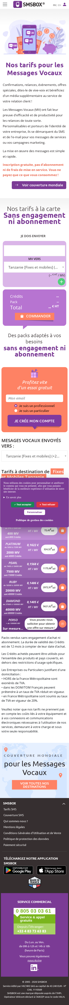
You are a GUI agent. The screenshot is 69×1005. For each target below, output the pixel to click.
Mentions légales (14, 827)
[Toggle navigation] (5, 4)
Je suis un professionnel (37, 406)
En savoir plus (13, 497)
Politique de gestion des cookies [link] (34, 520)
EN (59, 5)
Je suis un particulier (34, 410)
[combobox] (34, 267)
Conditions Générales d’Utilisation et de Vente (32, 833)
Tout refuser (48, 504)
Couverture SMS (13, 815)
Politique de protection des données (26, 838)
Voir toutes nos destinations (34, 784)
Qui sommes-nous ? (15, 821)
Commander (38, 316)
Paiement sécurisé (14, 844)
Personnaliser (34, 512)
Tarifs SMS (9, 809)
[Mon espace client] (64, 4)
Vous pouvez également (34, 958)
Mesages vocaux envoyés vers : (31, 443)
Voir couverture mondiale (42, 185)
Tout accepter (23, 504)
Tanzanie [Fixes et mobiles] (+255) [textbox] (35, 267)
